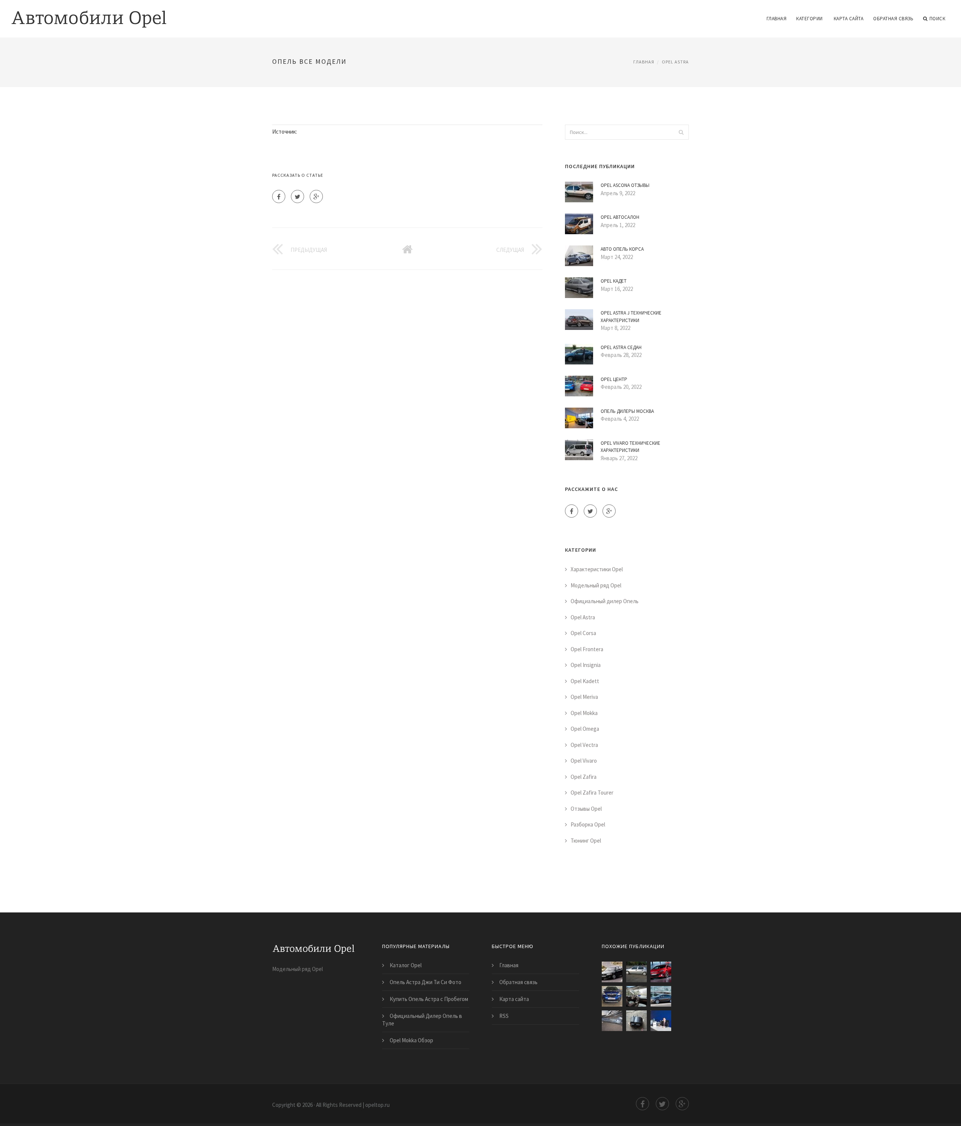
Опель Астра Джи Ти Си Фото (425, 982)
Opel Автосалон (620, 217)
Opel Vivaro (584, 760)
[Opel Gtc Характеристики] (661, 972)
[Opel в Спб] (612, 1020)
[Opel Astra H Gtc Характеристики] (636, 972)
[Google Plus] (316, 196)
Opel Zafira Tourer (592, 792)
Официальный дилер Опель (605, 601)
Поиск (937, 18)
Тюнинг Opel (586, 840)
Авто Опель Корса (622, 249)
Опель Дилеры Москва (627, 411)
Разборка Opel (588, 824)
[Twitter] (297, 196)
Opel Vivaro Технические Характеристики (630, 447)
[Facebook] (278, 196)
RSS (504, 1015)
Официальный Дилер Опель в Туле (422, 1019)
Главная (777, 18)
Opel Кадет (614, 281)
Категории (809, 18)
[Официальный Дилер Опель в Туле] (661, 1020)
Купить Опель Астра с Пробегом (429, 999)
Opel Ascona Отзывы (625, 185)
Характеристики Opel (597, 569)
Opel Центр (614, 379)
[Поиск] (680, 132)
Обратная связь (893, 18)
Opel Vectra (584, 744)
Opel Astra (675, 62)
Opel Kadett (585, 681)
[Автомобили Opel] (89, 14)
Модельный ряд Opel (596, 585)
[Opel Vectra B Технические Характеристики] (612, 972)
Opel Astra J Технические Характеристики (631, 317)
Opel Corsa (583, 633)
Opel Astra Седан (621, 347)
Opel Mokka (584, 713)
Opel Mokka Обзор (411, 1040)
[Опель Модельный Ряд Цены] (661, 996)
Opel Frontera (587, 649)
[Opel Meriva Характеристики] (636, 996)
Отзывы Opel (586, 808)
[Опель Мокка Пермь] (612, 996)
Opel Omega (585, 728)
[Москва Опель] (636, 1020)
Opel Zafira (583, 776)
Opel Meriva (584, 696)
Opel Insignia (586, 664)
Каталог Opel (406, 965)
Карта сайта (849, 18)
